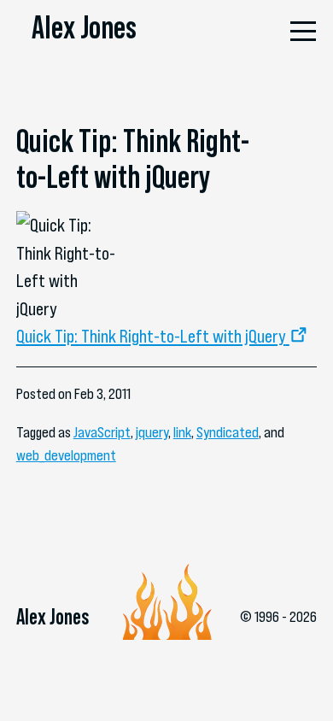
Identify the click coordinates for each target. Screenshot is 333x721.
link (182, 432)
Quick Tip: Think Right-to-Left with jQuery (151, 335)
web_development (66, 455)
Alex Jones (84, 27)
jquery (152, 432)
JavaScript (102, 432)
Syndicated (227, 432)
